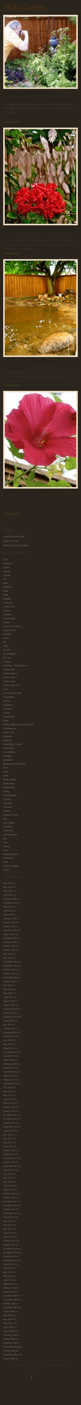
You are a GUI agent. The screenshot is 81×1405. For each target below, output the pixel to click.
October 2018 (9, 1028)
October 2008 (9, 1350)
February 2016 (9, 1063)
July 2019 (7, 1024)
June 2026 (7, 886)
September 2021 (10, 965)
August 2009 (9, 1311)
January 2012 (9, 1197)
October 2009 (9, 1303)
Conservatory (9, 618)
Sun (5, 818)
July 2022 (7, 953)
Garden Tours (9, 681)
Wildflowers (8, 857)
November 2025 (10, 902)
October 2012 (9, 1161)
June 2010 (7, 1271)
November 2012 (10, 1158)
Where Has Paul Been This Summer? (35, 364)
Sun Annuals (9, 822)
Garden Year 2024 (11, 685)
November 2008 (10, 1346)
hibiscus (7, 700)
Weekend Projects (11, 853)
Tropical (6, 846)
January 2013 (9, 1154)
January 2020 (9, 1004)
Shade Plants (9, 783)
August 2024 (9, 934)
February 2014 (9, 1106)
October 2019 (9, 1012)
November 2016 (10, 1051)
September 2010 (10, 1260)
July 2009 (7, 1315)
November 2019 (10, 1008)
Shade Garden (9, 779)
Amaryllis (7, 563)
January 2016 (9, 1067)
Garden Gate (9, 669)
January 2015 (9, 1079)
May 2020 (7, 992)
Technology (8, 830)
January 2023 (9, 945)
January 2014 (9, 1110)
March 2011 (8, 1236)
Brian (5, 590)
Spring (6, 791)
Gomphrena (8, 696)
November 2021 (10, 961)
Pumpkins (7, 755)
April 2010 (8, 1279)
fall (4, 641)
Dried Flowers (9, 629)
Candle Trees (9, 606)
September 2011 (10, 1213)
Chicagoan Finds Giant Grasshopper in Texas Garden (38, 96)
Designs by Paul (10, 540)
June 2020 (7, 989)
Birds (5, 582)
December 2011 (10, 1201)
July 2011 (7, 1220)
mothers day (8, 732)
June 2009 (7, 1319)
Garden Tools (9, 677)
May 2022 (7, 957)
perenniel (7, 740)
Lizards (6, 712)
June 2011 (7, 1224)
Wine (5, 861)
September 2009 (10, 1307)
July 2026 (7, 882)
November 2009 (10, 1299)
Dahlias (6, 622)
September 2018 (10, 1032)
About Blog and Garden (14, 536)
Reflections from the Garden (15, 545)
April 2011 (8, 1232)
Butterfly (7, 598)
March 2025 (8, 914)
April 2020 (8, 996)
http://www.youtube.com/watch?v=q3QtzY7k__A (31, 503)
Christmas (7, 614)
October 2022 (9, 949)
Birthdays (7, 586)
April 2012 (8, 1185)
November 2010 (10, 1252)
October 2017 (9, 1036)
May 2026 (7, 890)
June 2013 (7, 1138)
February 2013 (9, 1150)
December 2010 (10, 1248)
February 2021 (9, 969)
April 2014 (8, 1099)
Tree (5, 838)
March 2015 (8, 1075)
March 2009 (8, 1330)
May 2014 (7, 1095)
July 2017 (7, 1040)
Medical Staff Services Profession (18, 724)
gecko (5, 688)
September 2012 (10, 1165)
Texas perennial (10, 834)
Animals (7, 571)
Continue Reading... (12, 121)
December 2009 (10, 1295)
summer (6, 810)
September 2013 (10, 1126)
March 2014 (8, 1103)
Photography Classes (12, 743)
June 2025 (7, 906)
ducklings (7, 633)
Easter (6, 637)
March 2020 (8, 1000)
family (6, 645)
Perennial (7, 736)
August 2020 (9, 981)
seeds (5, 771)
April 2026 (8, 894)
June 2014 (7, 1091)
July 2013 (7, 1134)
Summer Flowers (11, 814)
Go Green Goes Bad (12, 692)
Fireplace (7, 661)
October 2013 (9, 1122)
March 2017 (8, 1047)
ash (4, 578)
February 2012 (9, 1193)
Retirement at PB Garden (14, 763)
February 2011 (9, 1240)
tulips (5, 850)
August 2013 (9, 1130)
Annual (6, 574)
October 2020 (9, 973)
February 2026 (9, 898)
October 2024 (9, 926)
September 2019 (10, 1016)
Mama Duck (8, 716)
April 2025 (8, 910)
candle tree (8, 602)
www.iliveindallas (11, 865)
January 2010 (9, 1291)
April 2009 (8, 1326)
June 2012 (7, 1177)
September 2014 (10, 1083)
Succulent (7, 806)
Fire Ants (7, 657)
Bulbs (5, 594)
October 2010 (9, 1256)
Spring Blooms (10, 795)
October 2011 (9, 1209)
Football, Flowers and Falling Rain (39, 232)
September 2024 (10, 930)
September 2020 (10, 977)
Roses (6, 767)
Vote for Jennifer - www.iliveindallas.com (31, 495)
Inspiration (8, 704)
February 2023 (9, 941)
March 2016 (8, 1059)
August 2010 (9, 1264)
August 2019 (9, 1020)
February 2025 (9, 918)
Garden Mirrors (10, 673)
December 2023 (10, 937)
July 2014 (7, 1087)
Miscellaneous (9, 728)
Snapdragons (9, 787)
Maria (5, 720)
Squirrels (7, 798)
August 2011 (9, 1216)
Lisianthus (7, 708)
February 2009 (9, 1334)
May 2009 (7, 1323)
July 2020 (7, 985)
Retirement (8, 759)
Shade (6, 775)
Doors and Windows (12, 626)
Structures (7, 802)
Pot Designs (8, 747)
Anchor (6, 567)
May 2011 (7, 1228)
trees (5, 842)
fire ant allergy (9, 653)
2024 (5, 559)
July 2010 (7, 1268)
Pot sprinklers (9, 751)
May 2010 (7, 1275)
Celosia (6, 610)
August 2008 (9, 1358)
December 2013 (10, 1114)
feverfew (7, 649)
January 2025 (9, 922)
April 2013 (8, 1146)
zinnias (6, 869)
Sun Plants (8, 826)
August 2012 (9, 1169)
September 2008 (10, 1354)
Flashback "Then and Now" (15, 665)
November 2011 (10, 1205)
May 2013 (7, 1142)
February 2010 (9, 1287)
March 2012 (8, 1189)
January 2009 (9, 1338)
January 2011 (9, 1244)
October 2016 (9, 1055)
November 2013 (10, 1118)
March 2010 (8, 1283)
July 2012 (7, 1173)
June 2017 (7, 1044)
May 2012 (7, 1181)
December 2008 (10, 1342)
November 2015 (10, 1071)
